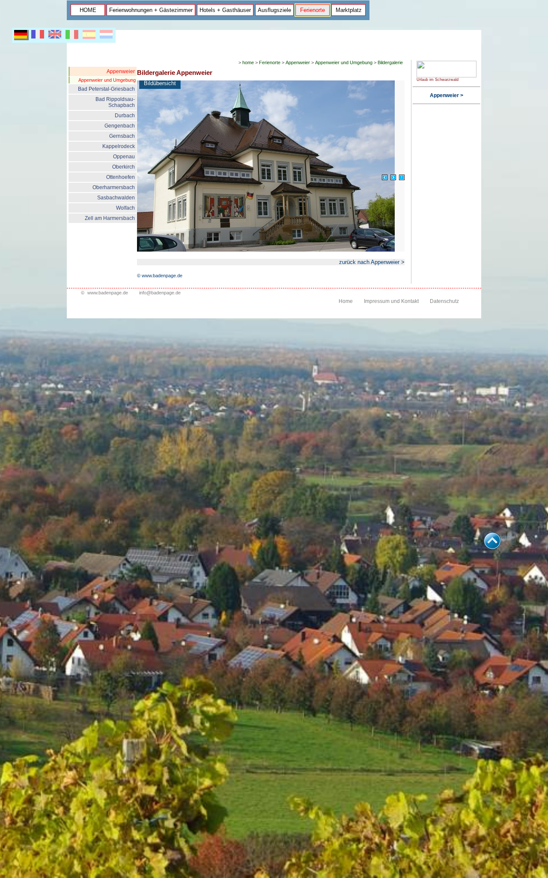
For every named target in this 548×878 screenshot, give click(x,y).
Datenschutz (444, 301)
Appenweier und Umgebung (107, 80)
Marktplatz (349, 10)
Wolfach (125, 208)
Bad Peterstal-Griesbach (106, 89)
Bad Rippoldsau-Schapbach (115, 102)
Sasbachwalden (116, 198)
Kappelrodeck (118, 146)
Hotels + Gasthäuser (225, 10)
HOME (88, 10)
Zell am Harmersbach (110, 218)
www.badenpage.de (107, 292)
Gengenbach (119, 126)
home (248, 62)
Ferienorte (312, 10)
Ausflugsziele (274, 10)
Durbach (125, 116)
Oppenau (124, 157)
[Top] (492, 547)
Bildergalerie (390, 62)
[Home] (447, 76)
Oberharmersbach (113, 187)
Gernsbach (122, 136)
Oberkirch (123, 167)
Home (346, 301)
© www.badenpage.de (159, 275)
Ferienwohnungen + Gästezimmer (151, 10)
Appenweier (121, 71)
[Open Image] (402, 177)
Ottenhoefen (120, 177)
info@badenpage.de (160, 292)
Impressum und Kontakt (391, 301)
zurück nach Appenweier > (372, 262)
